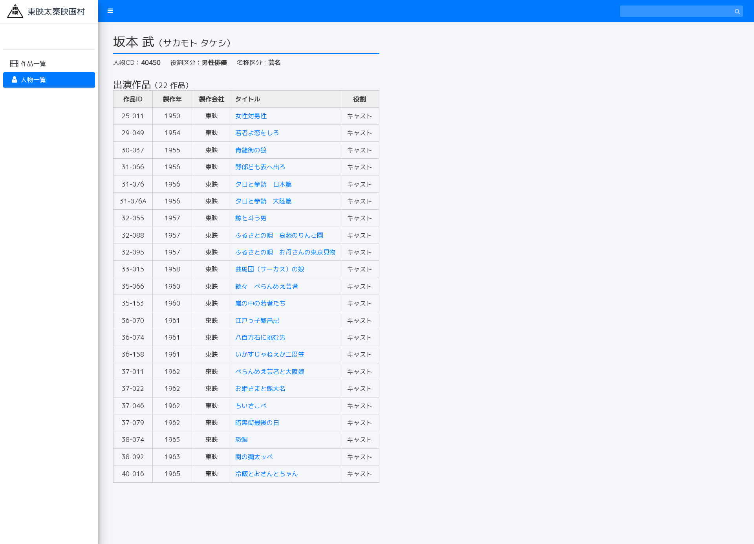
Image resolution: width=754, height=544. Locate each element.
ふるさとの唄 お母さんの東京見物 (285, 252)
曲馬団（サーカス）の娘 (269, 269)
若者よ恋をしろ (257, 132)
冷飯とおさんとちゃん (266, 473)
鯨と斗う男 (251, 218)
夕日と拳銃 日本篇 (263, 184)
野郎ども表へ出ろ (260, 167)
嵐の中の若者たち (260, 303)
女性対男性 (251, 116)
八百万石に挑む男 (260, 337)
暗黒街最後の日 (257, 422)
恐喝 (241, 439)
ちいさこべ (251, 405)
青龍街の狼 (251, 150)
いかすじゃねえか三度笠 (269, 354)
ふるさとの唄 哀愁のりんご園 (279, 235)
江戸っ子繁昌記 (257, 320)
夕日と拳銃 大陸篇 (263, 201)
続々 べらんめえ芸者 (266, 286)
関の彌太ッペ (254, 456)
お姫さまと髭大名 (260, 388)
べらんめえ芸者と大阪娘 (269, 371)
